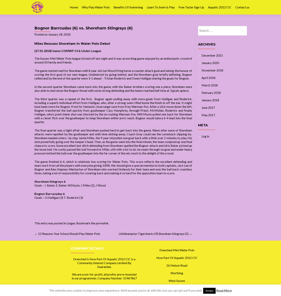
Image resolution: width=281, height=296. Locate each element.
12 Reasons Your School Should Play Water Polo (67, 233)
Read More (224, 290)
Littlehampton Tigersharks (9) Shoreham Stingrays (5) (155, 233)
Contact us (242, 7)
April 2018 (208, 77)
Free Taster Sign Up (191, 7)
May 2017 (208, 115)
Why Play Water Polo (96, 7)
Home (74, 7)
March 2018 (209, 85)
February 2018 (211, 92)
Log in (205, 136)
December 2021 (212, 55)
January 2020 (210, 63)
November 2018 (212, 70)
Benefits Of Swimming (128, 7)
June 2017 (208, 107)
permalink (102, 223)
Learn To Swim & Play (161, 7)
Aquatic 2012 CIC (219, 7)
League (71, 223)
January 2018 (210, 100)
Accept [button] (209, 290)
